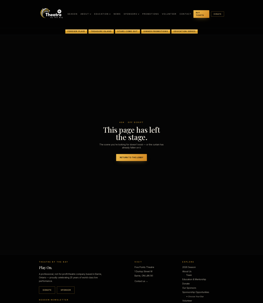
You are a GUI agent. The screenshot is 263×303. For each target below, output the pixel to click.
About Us (186, 271)
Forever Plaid (76, 31)
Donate (217, 14)
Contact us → (141, 281)
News (117, 14)
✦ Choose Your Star (195, 296)
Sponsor (66, 290)
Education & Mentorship (194, 279)
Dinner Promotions (156, 31)
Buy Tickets (200, 14)
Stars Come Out (127, 31)
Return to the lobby (131, 157)
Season (72, 14)
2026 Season (189, 267)
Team (189, 275)
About (85, 14)
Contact (186, 14)
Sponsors (130, 14)
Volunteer (169, 14)
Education (101, 14)
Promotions (150, 14)
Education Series (184, 31)
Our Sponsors (189, 287)
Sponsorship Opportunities (195, 292)
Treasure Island (101, 31)
